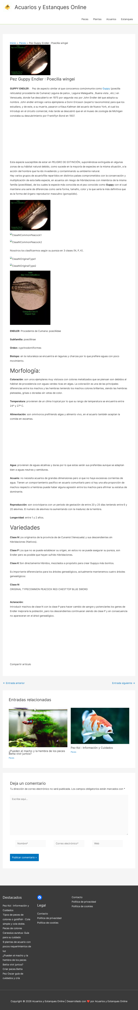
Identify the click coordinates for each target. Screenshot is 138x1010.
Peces (85, 19)
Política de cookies (47, 922)
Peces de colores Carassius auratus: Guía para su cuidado (16, 933)
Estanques (127, 19)
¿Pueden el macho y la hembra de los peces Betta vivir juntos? (37, 752)
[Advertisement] (69, 141)
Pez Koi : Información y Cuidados (92, 747)
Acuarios (111, 19)
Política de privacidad (49, 918)
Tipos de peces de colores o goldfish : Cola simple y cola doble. (16, 919)
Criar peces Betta (13, 969)
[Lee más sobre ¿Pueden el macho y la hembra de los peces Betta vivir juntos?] (38, 727)
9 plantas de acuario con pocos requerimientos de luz (17, 946)
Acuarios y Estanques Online (50, 7)
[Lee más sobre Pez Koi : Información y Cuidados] (100, 725)
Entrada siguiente (123, 683)
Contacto (42, 913)
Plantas (97, 19)
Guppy (106, 88)
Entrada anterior (14, 683)
